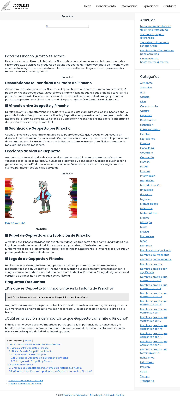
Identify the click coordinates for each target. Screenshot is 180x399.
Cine (143, 101)
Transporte (147, 381)
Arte (142, 92)
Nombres (146, 245)
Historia (145, 162)
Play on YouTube (15, 223)
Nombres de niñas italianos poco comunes (157, 52)
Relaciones (147, 362)
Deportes (146, 115)
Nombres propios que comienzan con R (153, 335)
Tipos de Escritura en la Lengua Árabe (154, 44)
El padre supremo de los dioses (24, 383)
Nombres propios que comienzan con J (153, 319)
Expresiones (150, 6)
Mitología (146, 222)
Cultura (144, 111)
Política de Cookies (114, 395)
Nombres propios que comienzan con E (153, 286)
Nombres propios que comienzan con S (153, 343)
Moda (143, 227)
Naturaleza (147, 236)
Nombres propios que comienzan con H (153, 302)
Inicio (87, 6)
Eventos (145, 134)
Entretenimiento (150, 129)
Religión (145, 367)
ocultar (27, 340)
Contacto (169, 6)
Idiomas (145, 171)
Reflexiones (147, 357)
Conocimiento (106, 6)
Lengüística (147, 180)
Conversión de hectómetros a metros (154, 60)
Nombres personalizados (156, 259)
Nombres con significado (155, 250)
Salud (143, 371)
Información (129, 6)
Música (144, 231)
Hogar (144, 166)
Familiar (145, 143)
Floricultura (147, 148)
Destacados (148, 120)
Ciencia (145, 97)
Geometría (147, 157)
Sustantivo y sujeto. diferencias (152, 36)
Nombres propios (151, 264)
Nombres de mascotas (154, 255)
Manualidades (149, 203)
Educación (146, 124)
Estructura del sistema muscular (25, 380)
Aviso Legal (96, 395)
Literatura (146, 194)
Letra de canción (150, 185)
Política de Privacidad (76, 395)
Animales (146, 87)
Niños (143, 241)
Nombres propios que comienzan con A (153, 278)
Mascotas (146, 208)
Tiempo (145, 376)
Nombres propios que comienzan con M (153, 327)
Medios (144, 217)
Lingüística (146, 190)
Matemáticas (148, 213)
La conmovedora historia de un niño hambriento (155, 28)
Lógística (145, 199)
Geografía (146, 152)
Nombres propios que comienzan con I (153, 311)
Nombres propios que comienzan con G (153, 294)
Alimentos (146, 83)
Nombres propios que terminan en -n (153, 351)
